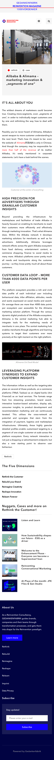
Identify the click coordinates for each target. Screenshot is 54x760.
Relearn (5, 675)
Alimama (21, 143)
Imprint (5, 683)
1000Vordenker (27, 9)
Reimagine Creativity (12, 487)
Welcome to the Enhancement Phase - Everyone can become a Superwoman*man (35, 554)
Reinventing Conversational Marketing (36, 567)
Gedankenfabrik (27, 2)
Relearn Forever (9, 496)
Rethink (8, 456)
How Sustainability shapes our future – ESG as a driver (36, 538)
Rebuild (6, 654)
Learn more (12, 637)
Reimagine (7, 661)
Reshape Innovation (11, 492)
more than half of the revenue (19, 150)
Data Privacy (8, 690)
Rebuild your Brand (11, 482)
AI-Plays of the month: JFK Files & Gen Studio (36, 582)
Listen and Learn (30, 520)
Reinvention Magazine (27, 6)
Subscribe (27, 727)
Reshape (6, 668)
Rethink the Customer (12, 476)
